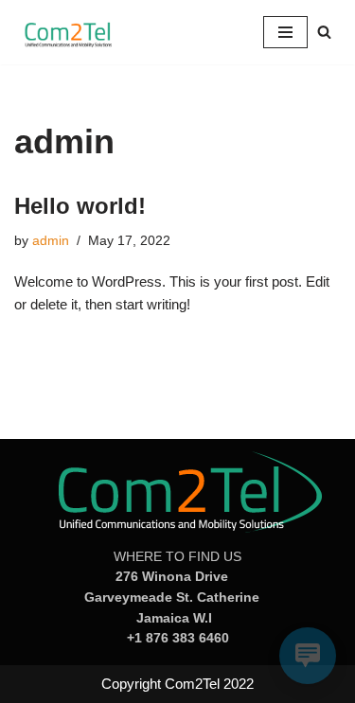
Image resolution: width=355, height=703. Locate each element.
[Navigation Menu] (285, 32)
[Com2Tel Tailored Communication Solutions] (71, 32)
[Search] (324, 32)
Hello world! (80, 206)
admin (50, 241)
